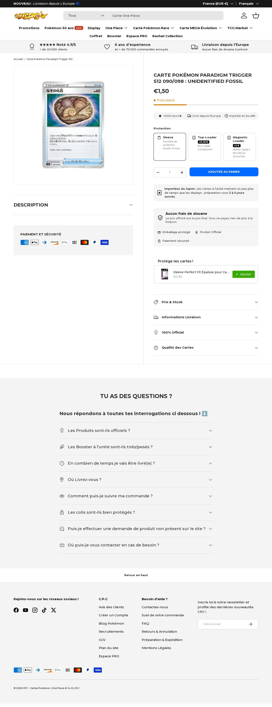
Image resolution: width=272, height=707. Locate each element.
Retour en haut (136, 575)
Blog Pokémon (111, 623)
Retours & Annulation (159, 631)
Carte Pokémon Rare (151, 28)
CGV (102, 640)
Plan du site (108, 648)
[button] (256, 15)
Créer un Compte (113, 615)
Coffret (95, 36)
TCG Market (237, 28)
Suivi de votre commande (163, 615)
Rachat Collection (167, 36)
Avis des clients (111, 607)
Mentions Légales (156, 648)
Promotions (29, 28)
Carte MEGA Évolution (198, 28)
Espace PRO (136, 36)
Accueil (18, 59)
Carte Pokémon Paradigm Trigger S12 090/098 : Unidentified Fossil (50, 59)
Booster (114, 36)
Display (94, 28)
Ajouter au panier (224, 171)
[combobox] (143, 15)
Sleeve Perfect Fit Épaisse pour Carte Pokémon (201, 272)
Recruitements (111, 631)
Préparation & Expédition (162, 640)
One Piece (114, 28)
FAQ (145, 623)
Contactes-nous (155, 607)
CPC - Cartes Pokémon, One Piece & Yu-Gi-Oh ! (51, 688)
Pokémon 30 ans (59, 28)
